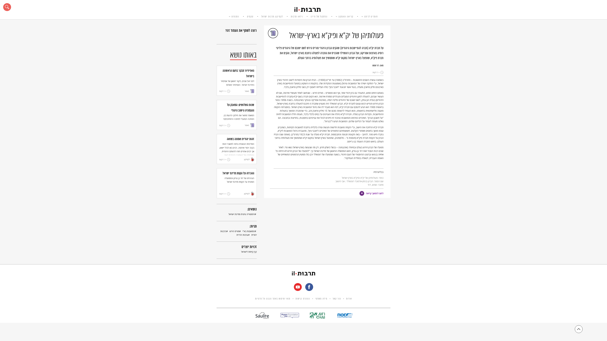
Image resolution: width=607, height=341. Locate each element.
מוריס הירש (234, 231)
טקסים (250, 16)
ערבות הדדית (242, 234)
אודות (349, 299)
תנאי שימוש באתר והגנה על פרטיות (272, 299)
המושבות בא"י (248, 231)
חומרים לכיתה (371, 16)
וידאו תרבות (297, 16)
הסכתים (235, 16)
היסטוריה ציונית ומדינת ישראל (241, 214)
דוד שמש (375, 65)
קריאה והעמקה (345, 16)
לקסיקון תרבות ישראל (272, 16)
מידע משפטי (321, 299)
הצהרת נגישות (303, 299)
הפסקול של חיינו (319, 16)
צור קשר (337, 299)
